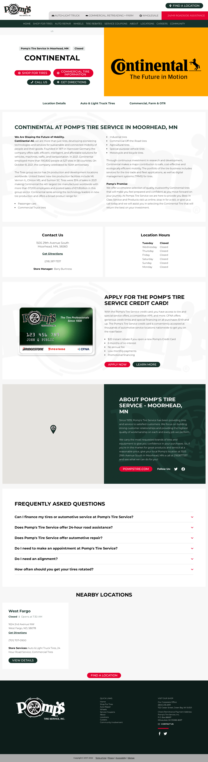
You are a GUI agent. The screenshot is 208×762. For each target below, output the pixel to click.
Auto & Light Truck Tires (97, 103)
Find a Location (104, 675)
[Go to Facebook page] (159, 734)
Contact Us (167, 724)
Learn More (146, 364)
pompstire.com (136, 469)
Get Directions (69, 82)
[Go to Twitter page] (165, 734)
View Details (23, 660)
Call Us (41, 82)
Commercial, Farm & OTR (148, 103)
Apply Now (117, 364)
